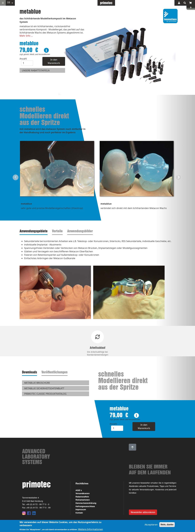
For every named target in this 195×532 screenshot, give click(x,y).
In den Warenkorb (54, 61)
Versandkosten (83, 493)
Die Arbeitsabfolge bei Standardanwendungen (97, 351)
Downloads (29, 372)
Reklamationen (83, 499)
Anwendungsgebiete (34, 231)
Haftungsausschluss (85, 506)
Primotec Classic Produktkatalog (45, 393)
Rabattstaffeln (82, 496)
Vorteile (57, 231)
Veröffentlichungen (55, 372)
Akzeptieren (151, 524)
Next (178, 177)
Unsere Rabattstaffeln (36, 70)
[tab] (34, 231)
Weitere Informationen (90, 529)
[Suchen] (185, 3)
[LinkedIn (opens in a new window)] (34, 513)
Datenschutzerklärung (86, 503)
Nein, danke (167, 524)
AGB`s (79, 490)
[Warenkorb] (190, 3)
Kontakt (79, 512)
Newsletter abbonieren (143, 512)
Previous (15, 177)
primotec (106, 3)
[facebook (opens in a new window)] (29, 513)
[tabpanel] (97, 280)
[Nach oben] (132, 447)
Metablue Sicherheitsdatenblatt (44, 388)
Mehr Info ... (26, 35)
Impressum (81, 509)
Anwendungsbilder (80, 231)
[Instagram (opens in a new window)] (24, 513)
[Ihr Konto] (179, 3)
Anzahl (23, 58)
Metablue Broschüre (37, 382)
